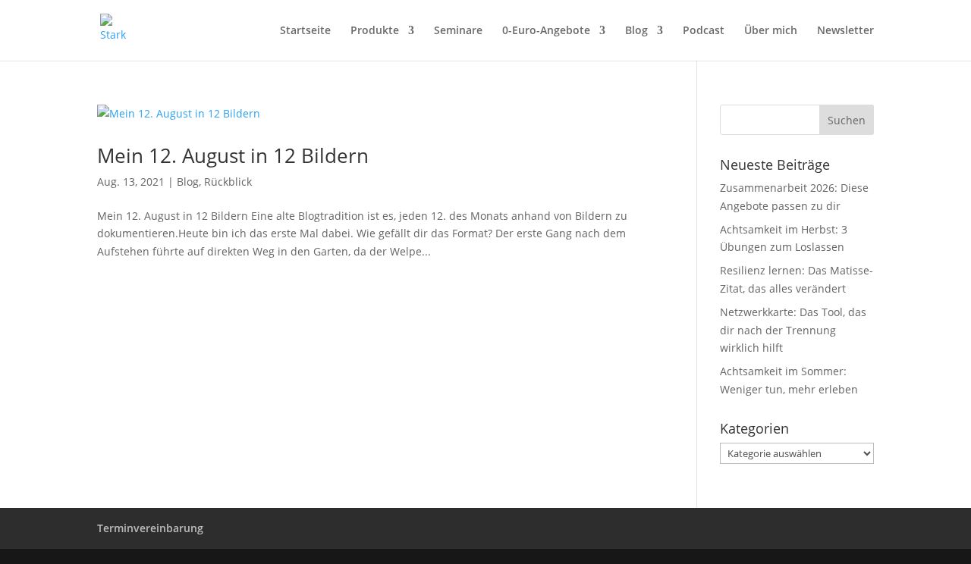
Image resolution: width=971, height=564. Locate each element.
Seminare (458, 31)
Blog (636, 31)
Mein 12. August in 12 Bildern (233, 155)
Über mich (770, 31)
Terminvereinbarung (150, 528)
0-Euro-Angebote (546, 31)
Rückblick (228, 181)
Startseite (305, 31)
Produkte (374, 31)
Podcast (703, 31)
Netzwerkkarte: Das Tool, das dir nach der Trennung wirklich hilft (793, 330)
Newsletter (845, 31)
